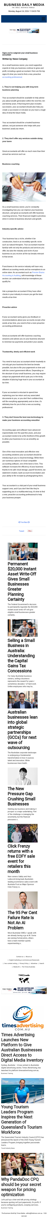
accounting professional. (12, 77)
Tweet (21, 531)
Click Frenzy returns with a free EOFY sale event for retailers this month (21, 859)
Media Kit (16, 967)
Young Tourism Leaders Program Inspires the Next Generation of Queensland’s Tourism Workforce (21, 1119)
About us (29, 956)
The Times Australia (28, 967)
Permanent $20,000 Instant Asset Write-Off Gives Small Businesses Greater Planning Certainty (22, 581)
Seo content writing (10, 963)
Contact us (19, 956)
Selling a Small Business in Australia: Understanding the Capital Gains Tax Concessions (21, 655)
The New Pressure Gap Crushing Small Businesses (21, 796)
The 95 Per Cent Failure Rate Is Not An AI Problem (22, 920)
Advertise (34, 963)
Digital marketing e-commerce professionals (24, 960)
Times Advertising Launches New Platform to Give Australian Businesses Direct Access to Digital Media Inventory (22, 1047)
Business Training (7, 1073)
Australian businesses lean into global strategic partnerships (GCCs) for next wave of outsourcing (23, 730)
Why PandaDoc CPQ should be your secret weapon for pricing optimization (21, 1187)
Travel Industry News (8, 1148)
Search (41, 963)
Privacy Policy (24, 963)
